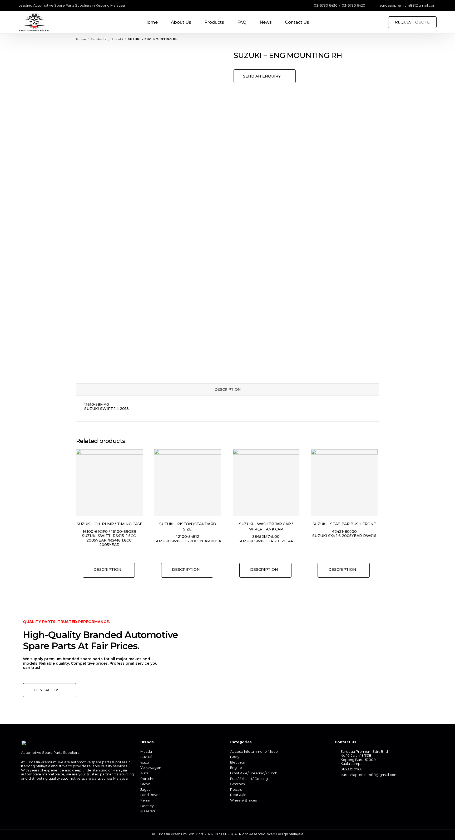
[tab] (227, 389)
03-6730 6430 (326, 5)
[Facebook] (338, 786)
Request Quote (412, 22)
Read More (109, 570)
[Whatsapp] (347, 786)
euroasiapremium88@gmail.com (408, 5)
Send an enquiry (262, 76)
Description (228, 389)
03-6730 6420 (353, 5)
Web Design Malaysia (285, 834)
